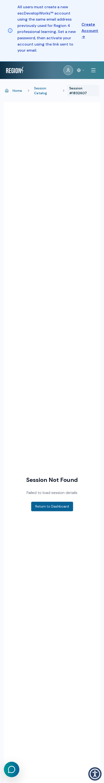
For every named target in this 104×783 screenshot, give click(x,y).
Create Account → (90, 30)
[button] (95, 774)
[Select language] (81, 70)
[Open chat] (11, 769)
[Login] (68, 70)
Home (17, 90)
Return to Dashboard (52, 506)
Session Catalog (40, 90)
